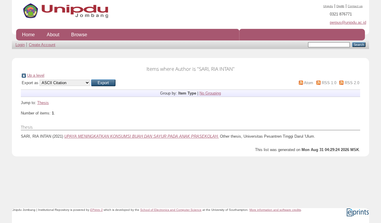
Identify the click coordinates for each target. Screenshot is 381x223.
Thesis (43, 102)
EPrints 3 (96, 209)
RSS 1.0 (329, 83)
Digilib (340, 6)
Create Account (42, 45)
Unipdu (328, 6)
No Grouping (210, 93)
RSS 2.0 (352, 83)
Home (28, 34)
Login (20, 45)
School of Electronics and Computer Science (171, 209)
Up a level (35, 75)
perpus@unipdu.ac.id (348, 22)
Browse (79, 34)
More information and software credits (275, 209)
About (53, 34)
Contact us (355, 6)
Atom (308, 83)
